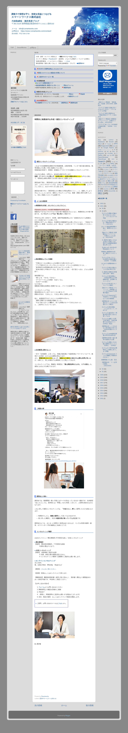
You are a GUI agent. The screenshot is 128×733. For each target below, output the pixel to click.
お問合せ (33, 47)
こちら (74, 56)
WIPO (112, 163)
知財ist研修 (107, 186)
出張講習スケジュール (43, 103)
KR (113, 155)
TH (112, 161)
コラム (106, 171)
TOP (12, 47)
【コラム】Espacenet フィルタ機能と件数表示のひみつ (109, 355)
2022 (102, 203)
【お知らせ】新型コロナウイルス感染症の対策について (24, 278)
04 (103, 208)
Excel (114, 146)
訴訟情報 (106, 188)
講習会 (101, 191)
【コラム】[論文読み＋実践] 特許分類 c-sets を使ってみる (109, 314)
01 (103, 371)
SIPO (113, 159)
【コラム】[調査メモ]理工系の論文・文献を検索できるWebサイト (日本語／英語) (109, 321)
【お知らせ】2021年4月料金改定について (109, 248)
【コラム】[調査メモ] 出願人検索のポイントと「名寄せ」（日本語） (109, 343)
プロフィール (108, 173)
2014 (102, 390)
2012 (102, 396)
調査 (112, 189)
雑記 (100, 193)
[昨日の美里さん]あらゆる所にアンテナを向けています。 (20, 327)
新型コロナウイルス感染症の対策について (51, 73)
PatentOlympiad (103, 157)
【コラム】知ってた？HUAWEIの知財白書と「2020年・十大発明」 (107, 126)
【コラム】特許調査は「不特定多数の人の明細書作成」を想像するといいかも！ (109, 278)
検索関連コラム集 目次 (109, 360)
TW (117, 161)
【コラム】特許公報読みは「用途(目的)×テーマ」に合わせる (107, 115)
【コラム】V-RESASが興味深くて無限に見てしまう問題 (109, 349)
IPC (108, 151)
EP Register (108, 143)
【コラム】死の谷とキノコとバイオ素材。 (109, 284)
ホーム (64, 705)
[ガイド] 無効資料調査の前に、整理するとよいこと (24, 252)
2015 (102, 388)
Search (101, 161)
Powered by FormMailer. (18, 200)
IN (114, 149)
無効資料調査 (113, 183)
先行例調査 (110, 175)
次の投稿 (38, 705)
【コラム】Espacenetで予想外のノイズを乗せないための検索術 (109, 297)
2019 (102, 377)
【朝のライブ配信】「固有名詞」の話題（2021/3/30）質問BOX (107, 103)
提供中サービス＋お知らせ (48, 698)
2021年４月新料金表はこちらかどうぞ (50, 69)
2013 (102, 393)
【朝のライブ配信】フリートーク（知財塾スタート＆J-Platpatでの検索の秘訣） (109, 290)
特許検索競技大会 (113, 184)
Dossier (111, 141)
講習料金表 (74, 103)
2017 (102, 382)
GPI (99, 147)
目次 (101, 186)
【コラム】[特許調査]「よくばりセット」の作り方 (109, 308)
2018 (102, 380)
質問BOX (81, 63)
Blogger (67, 715)
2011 (102, 398)
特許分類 (103, 184)
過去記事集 (112, 191)
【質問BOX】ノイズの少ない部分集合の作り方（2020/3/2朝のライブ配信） (109, 328)
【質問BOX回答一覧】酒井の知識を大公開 (109, 338)
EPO (116, 144)
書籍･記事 (111, 181)
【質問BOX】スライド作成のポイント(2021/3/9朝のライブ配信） (109, 302)
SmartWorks (21, 47)
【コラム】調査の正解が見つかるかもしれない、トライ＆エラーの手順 (107, 109)
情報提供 (105, 177)
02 (103, 369)
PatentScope (102, 159)
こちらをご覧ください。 (49, 569)
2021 (102, 206)
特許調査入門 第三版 (18, 122)
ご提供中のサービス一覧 (46, 77)
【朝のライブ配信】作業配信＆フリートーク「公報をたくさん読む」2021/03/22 (107, 120)
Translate (113, 65)
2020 (102, 375)
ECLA (100, 144)
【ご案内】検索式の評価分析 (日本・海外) (109, 272)
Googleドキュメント (104, 149)
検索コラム (101, 183)
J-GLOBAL (110, 153)
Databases (101, 141)
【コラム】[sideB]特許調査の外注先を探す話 (109, 334)
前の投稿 (90, 705)
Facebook (52, 59)
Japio (108, 155)
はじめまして (106, 169)
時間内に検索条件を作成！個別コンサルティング (109, 253)
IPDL (113, 151)
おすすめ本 (105, 167)
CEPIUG (111, 140)
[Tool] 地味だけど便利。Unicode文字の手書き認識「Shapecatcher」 (24, 229)
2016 (102, 385)
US (101, 163)
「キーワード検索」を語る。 (108, 165)
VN (107, 163)
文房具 (103, 181)
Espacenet (105, 146)
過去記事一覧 (103, 198)
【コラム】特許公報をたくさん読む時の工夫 (109, 268)
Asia (99, 140)
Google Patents (109, 147)
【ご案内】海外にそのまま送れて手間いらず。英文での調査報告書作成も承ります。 (109, 242)
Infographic (101, 153)
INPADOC (100, 151)
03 (103, 211)
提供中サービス (114, 177)
